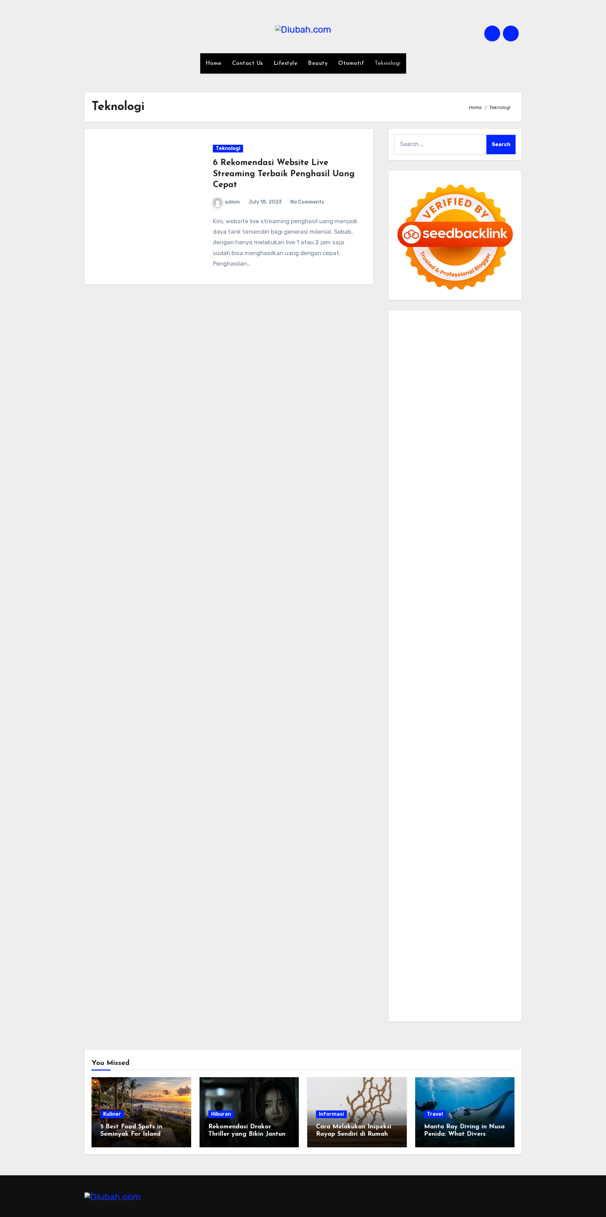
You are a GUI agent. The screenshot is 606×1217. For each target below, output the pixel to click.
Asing (401, 889)
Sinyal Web (487, 819)
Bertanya (406, 869)
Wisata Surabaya (488, 729)
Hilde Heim (478, 370)
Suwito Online (412, 759)
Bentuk (403, 909)
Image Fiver (409, 330)
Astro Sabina (446, 400)
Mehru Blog (500, 420)
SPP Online (493, 540)
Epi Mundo (407, 410)
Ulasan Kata (423, 939)
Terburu (425, 909)
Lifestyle (286, 63)
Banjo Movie (470, 689)
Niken (507, 749)
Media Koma (409, 829)
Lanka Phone (461, 330)
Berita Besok (443, 829)
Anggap (484, 919)
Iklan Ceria (496, 410)
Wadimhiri (407, 380)
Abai (500, 869)
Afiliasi (428, 869)
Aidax (453, 470)
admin (232, 202)
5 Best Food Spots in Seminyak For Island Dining (131, 1134)
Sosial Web (475, 829)
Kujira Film (466, 570)
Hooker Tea (418, 570)
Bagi (430, 889)
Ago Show (493, 520)
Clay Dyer (406, 699)
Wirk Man (461, 749)
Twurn (504, 400)
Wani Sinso (501, 450)
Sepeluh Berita (413, 999)
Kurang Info (489, 809)
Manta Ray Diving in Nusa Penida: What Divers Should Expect (464, 1134)
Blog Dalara (480, 400)
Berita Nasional (452, 819)
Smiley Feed (410, 550)
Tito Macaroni (468, 719)
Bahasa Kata (448, 1009)
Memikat (405, 959)
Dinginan (406, 949)
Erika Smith (476, 550)
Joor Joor (483, 599)
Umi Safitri (407, 859)
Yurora (494, 430)
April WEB (473, 450)
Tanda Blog (483, 989)
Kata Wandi (477, 779)
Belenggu (467, 899)
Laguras (404, 540)
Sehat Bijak (497, 859)
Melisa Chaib (468, 430)
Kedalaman (484, 949)
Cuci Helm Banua (438, 779)
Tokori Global (424, 679)
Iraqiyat (470, 590)
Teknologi (388, 63)
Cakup (485, 909)
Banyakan (432, 949)
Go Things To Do (427, 719)
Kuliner (112, 1114)
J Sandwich (426, 709)
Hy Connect (478, 470)
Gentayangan (458, 939)
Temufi (442, 570)
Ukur (400, 939)
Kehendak (407, 969)
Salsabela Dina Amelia (443, 809)
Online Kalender (414, 619)
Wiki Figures (441, 350)
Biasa (489, 899)
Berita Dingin (484, 979)
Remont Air (481, 699)
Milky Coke (407, 659)
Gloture (468, 540)
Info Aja (469, 859)
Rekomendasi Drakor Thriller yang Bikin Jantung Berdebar (249, 1134)
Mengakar (443, 919)
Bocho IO (499, 689)
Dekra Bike (490, 610)
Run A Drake (437, 689)
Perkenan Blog (413, 989)
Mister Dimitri (426, 520)
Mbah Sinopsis (488, 440)
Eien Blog (467, 510)
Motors (403, 320)
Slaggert (425, 460)
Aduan (503, 909)
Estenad (405, 480)
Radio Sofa (480, 759)
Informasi (331, 1114)
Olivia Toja (437, 430)
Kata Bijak (439, 440)
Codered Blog (412, 590)
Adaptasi (467, 869)
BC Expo (430, 610)
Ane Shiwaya (435, 579)
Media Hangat (412, 1009)
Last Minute (434, 630)
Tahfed (438, 749)
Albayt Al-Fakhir (443, 390)
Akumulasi (449, 879)
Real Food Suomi (458, 619)
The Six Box (477, 639)
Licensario (407, 639)
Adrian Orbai (443, 550)
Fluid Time (444, 590)
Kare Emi (405, 579)
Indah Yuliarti (440, 859)
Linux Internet (462, 709)
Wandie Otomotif (466, 789)
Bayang (481, 889)
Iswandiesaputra (437, 769)
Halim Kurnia (490, 849)
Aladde (403, 460)
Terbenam (423, 899)
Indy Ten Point (441, 639)
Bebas (445, 899)
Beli (498, 889)
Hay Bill (455, 699)
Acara (446, 869)
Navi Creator (448, 759)
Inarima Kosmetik (474, 630)
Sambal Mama (490, 460)
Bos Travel (407, 739)
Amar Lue (494, 570)
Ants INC (432, 380)
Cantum (464, 909)
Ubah (476, 929)
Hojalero (405, 510)
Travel (435, 1114)
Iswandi (404, 779)
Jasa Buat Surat (462, 480)
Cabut (444, 909)
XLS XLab (439, 669)
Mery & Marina (435, 510)
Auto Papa (480, 390)
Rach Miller (501, 530)
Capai (438, 929)
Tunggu (494, 929)
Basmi (446, 889)
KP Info (435, 470)
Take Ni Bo (493, 360)
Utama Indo (409, 470)
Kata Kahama (439, 410)
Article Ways (458, 610)
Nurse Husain (470, 490)
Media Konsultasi (456, 999)
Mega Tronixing (435, 559)
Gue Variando (467, 659)
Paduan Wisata (413, 849)
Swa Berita (408, 430)
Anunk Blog (428, 320)
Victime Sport (433, 650)
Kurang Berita (412, 819)
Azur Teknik (460, 320)
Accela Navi (409, 370)
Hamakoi (428, 480)
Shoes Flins (409, 599)
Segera (474, 959)
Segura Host (473, 559)
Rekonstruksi (462, 520)
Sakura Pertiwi (454, 849)
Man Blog (486, 749)
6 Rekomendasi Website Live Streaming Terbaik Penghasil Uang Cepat (284, 174)
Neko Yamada (475, 350)
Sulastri (500, 490)
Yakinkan (452, 959)
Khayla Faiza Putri (484, 769)
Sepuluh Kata (448, 979)
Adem (421, 919)
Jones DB (452, 729)
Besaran (458, 949)
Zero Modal (464, 360)
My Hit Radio (454, 460)
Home (214, 63)
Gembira (428, 959)
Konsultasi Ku (411, 979)
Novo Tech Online (476, 500)
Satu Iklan (429, 839)
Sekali (492, 959)
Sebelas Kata (460, 839)
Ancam (473, 879)
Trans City (487, 739)
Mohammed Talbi (447, 599)
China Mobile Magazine (456, 530)
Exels (423, 540)
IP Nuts (461, 650)
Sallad (489, 510)
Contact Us (247, 63)
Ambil (426, 879)
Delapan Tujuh (496, 320)
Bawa (401, 899)
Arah (416, 889)
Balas (462, 889)
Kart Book (444, 540)
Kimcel (434, 330)
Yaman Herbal (471, 669)
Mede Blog (497, 579)
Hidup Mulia (409, 530)
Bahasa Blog (449, 989)
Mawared (493, 619)
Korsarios (406, 630)
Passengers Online (470, 380)
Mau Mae (416, 749)
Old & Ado (436, 659)
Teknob (463, 739)
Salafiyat (469, 410)
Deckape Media (462, 679)
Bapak (486, 939)
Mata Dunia (437, 739)
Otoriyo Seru (489, 650)
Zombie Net (437, 500)
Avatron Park (411, 400)
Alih (413, 879)
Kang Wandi (426, 789)
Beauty (318, 63)
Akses (465, 919)
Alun (400, 879)
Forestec (432, 699)
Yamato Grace (433, 420)
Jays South (426, 450)
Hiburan (221, 1114)
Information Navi (416, 729)
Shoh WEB (407, 500)
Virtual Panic (435, 490)
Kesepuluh (435, 969)
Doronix (490, 330)
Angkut (494, 879)
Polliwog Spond (466, 340)
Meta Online (409, 440)
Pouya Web (467, 579)
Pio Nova (493, 590)
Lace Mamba (428, 340)
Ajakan (403, 919)
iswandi (404, 769)
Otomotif (351, 63)
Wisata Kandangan (472, 799)
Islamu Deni (468, 420)
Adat (486, 869)
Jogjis (402, 450)
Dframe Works (444, 370)
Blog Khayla (431, 799)
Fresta (451, 450)
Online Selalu (496, 839)
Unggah (457, 929)
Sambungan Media (474, 969)
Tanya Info (494, 999)
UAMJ (417, 669)
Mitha (461, 440)
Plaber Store (432, 360)
